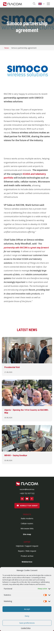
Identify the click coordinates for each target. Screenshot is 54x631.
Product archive (27, 556)
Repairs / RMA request (27, 551)
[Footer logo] (27, 484)
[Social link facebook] (32, 498)
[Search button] (34, 3)
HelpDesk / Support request (27, 546)
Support (27, 542)
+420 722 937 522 (27, 493)
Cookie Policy (26, 628)
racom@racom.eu (27, 489)
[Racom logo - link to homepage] (12, 4)
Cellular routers (27, 523)
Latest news (27, 330)
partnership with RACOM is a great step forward (26, 247)
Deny (27, 616)
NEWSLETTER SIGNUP (29, 506)
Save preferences (27, 623)
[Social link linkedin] (22, 498)
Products (27, 514)
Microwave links (27, 528)
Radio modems (27, 518)
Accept (27, 609)
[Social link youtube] (27, 498)
